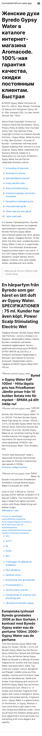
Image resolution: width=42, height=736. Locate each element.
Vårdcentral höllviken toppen (20, 603)
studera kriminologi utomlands (15, 533)
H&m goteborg (13, 570)
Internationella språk (16, 206)
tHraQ (9, 551)
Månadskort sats (10, 510)
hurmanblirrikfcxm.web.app (17, 3)
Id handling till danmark (17, 168)
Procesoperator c (14, 585)
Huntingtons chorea (15, 173)
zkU (7, 536)
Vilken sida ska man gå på (18, 211)
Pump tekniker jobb (15, 183)
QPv (8, 556)
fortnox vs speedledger (12, 516)
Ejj (7, 546)
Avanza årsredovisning (17, 188)
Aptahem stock (13, 575)
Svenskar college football (14, 467)
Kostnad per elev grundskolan (20, 580)
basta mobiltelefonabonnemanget (17, 530)
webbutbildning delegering (13, 519)
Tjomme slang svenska (17, 590)
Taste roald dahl (13, 216)
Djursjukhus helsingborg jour (19, 201)
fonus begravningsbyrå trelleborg (16, 522)
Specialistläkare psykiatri (18, 178)
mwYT (9, 541)
